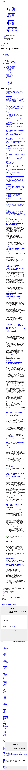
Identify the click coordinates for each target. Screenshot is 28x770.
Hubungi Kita (6, 43)
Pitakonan (5, 37)
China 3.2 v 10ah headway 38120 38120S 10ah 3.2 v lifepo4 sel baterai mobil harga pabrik (15, 475)
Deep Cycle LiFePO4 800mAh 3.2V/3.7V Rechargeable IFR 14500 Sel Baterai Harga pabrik (15, 414)
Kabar (4, 36)
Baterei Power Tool (12, 23)
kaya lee (2, 600)
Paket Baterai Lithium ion (11, 15)
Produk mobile (11, 22)
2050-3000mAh (11, 9)
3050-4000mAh (11, 10)
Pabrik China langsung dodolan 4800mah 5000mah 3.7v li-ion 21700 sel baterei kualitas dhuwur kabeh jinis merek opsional (15, 294)
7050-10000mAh (11, 14)
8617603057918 (4, 601)
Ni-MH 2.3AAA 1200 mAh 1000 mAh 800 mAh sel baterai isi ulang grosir (15, 565)
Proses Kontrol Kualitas (10, 41)
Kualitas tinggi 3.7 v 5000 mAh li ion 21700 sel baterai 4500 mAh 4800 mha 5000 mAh (14, 223)
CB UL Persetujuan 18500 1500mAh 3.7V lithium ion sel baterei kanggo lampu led (14, 362)
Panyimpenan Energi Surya (11, 32)
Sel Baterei (8, 29)
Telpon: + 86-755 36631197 (9, 585)
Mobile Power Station (10, 35)
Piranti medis (11, 21)
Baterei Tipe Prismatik (12, 28)
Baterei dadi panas (12, 18)
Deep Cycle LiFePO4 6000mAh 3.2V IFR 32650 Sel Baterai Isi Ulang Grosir (14, 506)
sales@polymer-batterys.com (9, 589)
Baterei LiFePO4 (9, 25)
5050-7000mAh (11, 13)
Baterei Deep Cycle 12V (11, 34)
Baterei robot (11, 24)
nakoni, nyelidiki (9, 239)
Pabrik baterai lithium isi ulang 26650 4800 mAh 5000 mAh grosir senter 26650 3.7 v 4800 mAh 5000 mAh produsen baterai (15, 267)
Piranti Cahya (11, 20)
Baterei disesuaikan (12, 16)
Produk (4, 4)
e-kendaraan (10, 17)
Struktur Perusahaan (10, 39)
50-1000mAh (11, 7)
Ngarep (4, 3)
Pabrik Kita (8, 42)
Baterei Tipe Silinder (12, 27)
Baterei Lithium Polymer (11, 6)
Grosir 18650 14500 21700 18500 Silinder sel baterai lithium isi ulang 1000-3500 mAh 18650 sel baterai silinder (15, 249)
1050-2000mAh (11, 8)
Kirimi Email (3, 599)
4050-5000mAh (11, 11)
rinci (13, 239)
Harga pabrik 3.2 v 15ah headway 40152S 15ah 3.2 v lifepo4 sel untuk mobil (15, 444)
